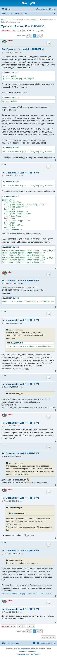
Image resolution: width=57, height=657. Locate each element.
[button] (27, 36)
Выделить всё (12, 73)
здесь (34, 20)
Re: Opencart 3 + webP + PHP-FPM (23, 49)
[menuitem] (8, 9)
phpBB (23, 648)
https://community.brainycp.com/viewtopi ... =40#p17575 (26, 593)
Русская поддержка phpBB (28, 651)
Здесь (3, 20)
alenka (10, 489)
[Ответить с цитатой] (48, 43)
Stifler (4, 164)
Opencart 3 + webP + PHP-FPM (22, 26)
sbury (10, 40)
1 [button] (30, 35)
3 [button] (37, 35)
